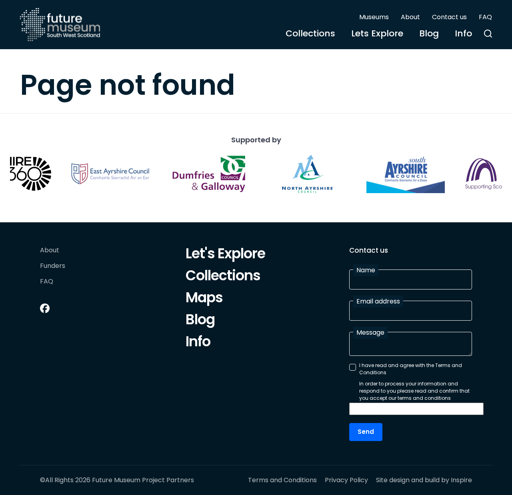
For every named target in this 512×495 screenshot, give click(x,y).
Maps (204, 298)
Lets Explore (377, 33)
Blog (429, 33)
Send (366, 431)
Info (463, 33)
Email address (378, 301)
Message (370, 332)
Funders (52, 266)
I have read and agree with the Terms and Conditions (410, 369)
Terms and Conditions (282, 480)
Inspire (461, 480)
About (410, 17)
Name (365, 270)
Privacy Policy (346, 480)
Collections (310, 33)
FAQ (485, 17)
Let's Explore (225, 254)
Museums (374, 17)
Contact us (449, 17)
